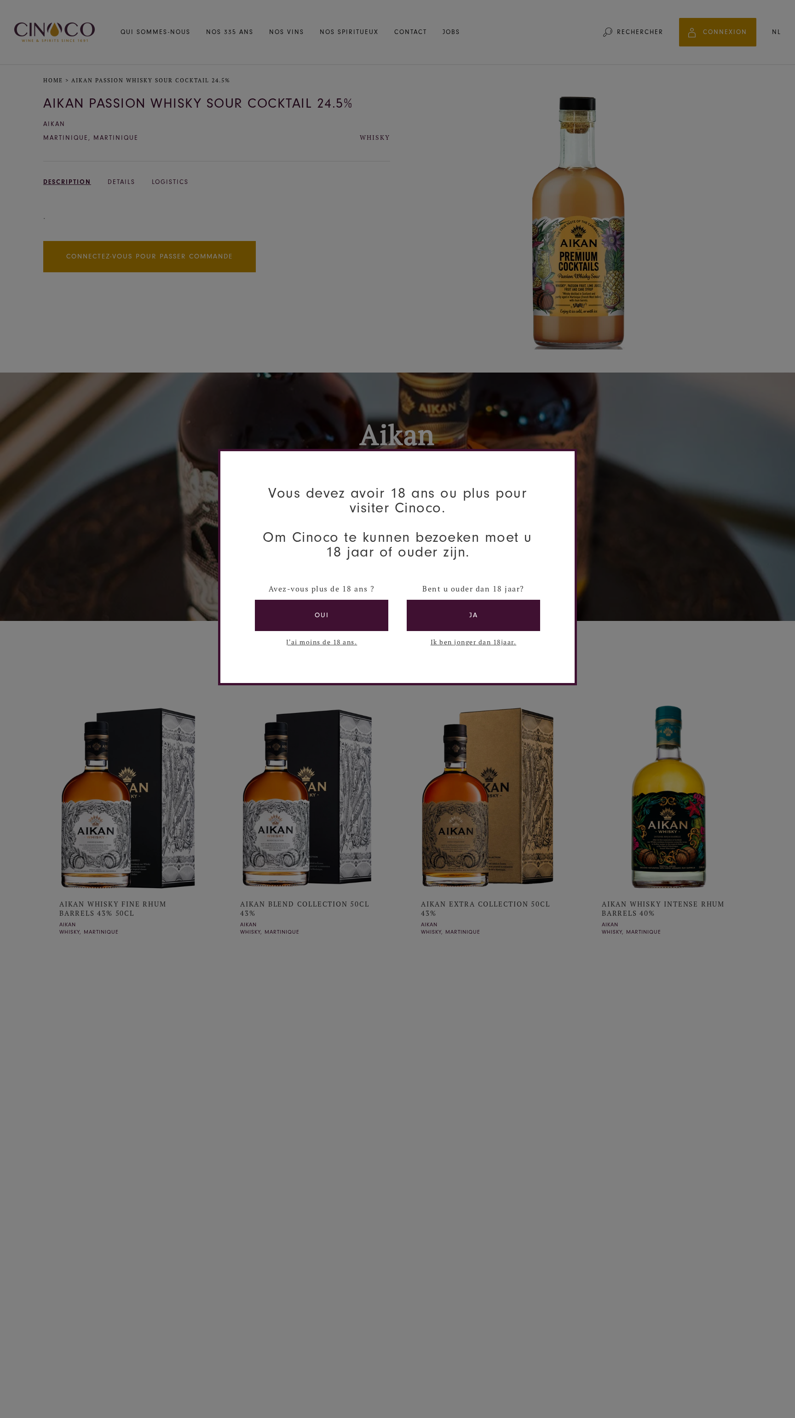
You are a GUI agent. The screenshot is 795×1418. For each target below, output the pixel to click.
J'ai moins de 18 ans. (321, 642)
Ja (473, 615)
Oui (322, 615)
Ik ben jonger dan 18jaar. (474, 642)
